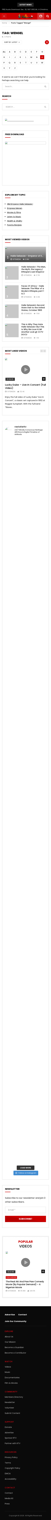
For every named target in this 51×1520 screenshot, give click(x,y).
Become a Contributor (15, 1352)
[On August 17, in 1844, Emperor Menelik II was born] (25, 493)
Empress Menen (14, 208)
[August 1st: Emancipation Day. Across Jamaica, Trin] (25, 671)
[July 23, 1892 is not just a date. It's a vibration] (25, 927)
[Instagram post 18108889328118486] (25, 646)
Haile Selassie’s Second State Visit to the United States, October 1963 (33, 308)
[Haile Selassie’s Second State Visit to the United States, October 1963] (12, 311)
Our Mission (10, 1342)
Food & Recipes (14, 225)
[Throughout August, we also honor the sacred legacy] (25, 583)
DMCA (7, 1473)
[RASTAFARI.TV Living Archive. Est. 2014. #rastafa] (25, 1151)
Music (7, 1372)
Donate (8, 1427)
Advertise (10, 1314)
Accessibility (10, 1479)
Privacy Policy (11, 1457)
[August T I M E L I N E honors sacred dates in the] (25, 715)
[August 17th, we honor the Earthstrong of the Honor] (25, 540)
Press (7, 1503)
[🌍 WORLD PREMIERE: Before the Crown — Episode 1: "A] (25, 889)
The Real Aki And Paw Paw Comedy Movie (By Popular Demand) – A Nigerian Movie (25, 1284)
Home (4, 23)
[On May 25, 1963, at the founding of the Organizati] (25, 1104)
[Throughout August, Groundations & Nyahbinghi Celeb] (25, 452)
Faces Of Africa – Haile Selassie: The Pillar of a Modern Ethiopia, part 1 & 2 (32, 290)
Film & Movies (11, 1277)
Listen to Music (14, 216)
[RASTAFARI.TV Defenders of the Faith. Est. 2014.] (25, 1143)
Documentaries (12, 1377)
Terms (8, 1462)
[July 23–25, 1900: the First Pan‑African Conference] (25, 999)
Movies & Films (14, 212)
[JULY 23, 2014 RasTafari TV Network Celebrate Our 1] (25, 968)
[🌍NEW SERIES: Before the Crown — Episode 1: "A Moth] (25, 853)
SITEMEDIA (17, 259)
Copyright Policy (12, 1468)
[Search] (47, 16)
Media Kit (9, 1498)
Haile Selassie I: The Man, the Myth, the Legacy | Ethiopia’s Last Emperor (33, 269)
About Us (9, 1336)
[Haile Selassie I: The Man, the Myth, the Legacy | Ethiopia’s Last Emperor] (12, 273)
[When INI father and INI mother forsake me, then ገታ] (25, 823)
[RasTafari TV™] (26, 16)
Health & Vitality (14, 221)
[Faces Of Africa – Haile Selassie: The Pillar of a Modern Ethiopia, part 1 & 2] (12, 292)
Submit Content (12, 1413)
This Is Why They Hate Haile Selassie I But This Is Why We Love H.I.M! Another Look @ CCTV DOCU (32, 329)
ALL (4, 51)
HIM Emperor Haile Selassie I (20, 204)
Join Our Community (15, 1321)
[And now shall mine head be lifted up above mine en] (25, 1039)
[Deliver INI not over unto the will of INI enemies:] (25, 624)
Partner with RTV (12, 1443)
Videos (8, 1366)
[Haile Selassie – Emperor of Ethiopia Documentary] (25, 254)
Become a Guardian (14, 1347)
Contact (22, 1314)
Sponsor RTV (10, 1438)
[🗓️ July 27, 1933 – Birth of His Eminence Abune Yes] (25, 773)
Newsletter (10, 1402)
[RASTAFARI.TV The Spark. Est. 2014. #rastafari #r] (25, 1159)
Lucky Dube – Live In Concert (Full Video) (25, 386)
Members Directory (14, 1397)
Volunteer (9, 1407)
